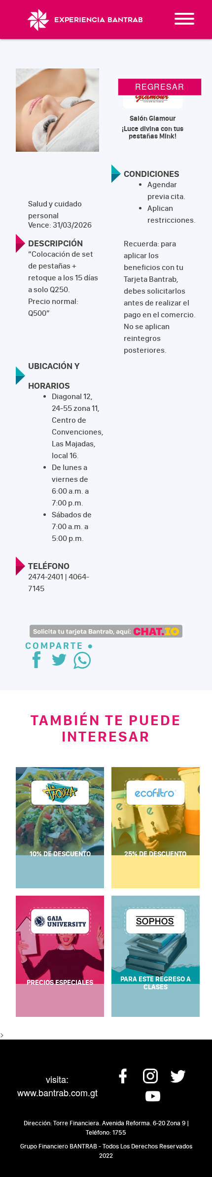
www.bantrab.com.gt (57, 1092)
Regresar (159, 86)
